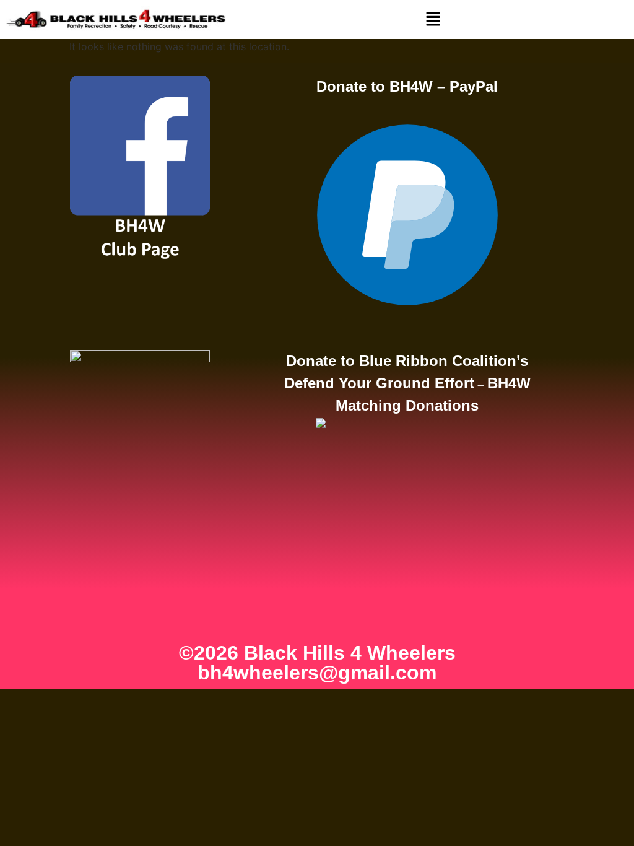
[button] (433, 19)
